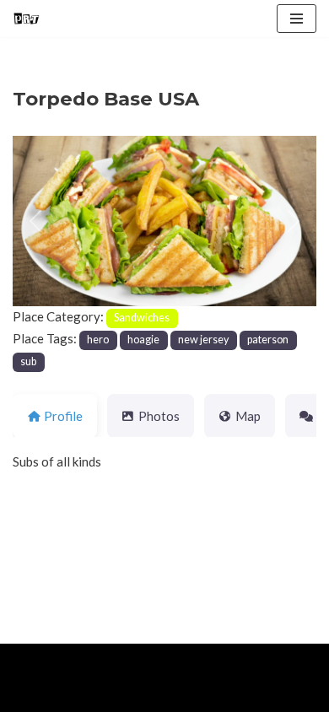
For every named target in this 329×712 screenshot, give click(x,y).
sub (28, 361)
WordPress (153, 660)
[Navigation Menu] (296, 18)
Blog (144, 695)
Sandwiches (142, 317)
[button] (35, 221)
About (90, 695)
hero (98, 339)
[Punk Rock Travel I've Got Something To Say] (26, 18)
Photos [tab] (159, 415)
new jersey (203, 339)
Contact (204, 695)
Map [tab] (248, 415)
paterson (268, 339)
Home (32, 695)
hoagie (143, 339)
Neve (27, 660)
